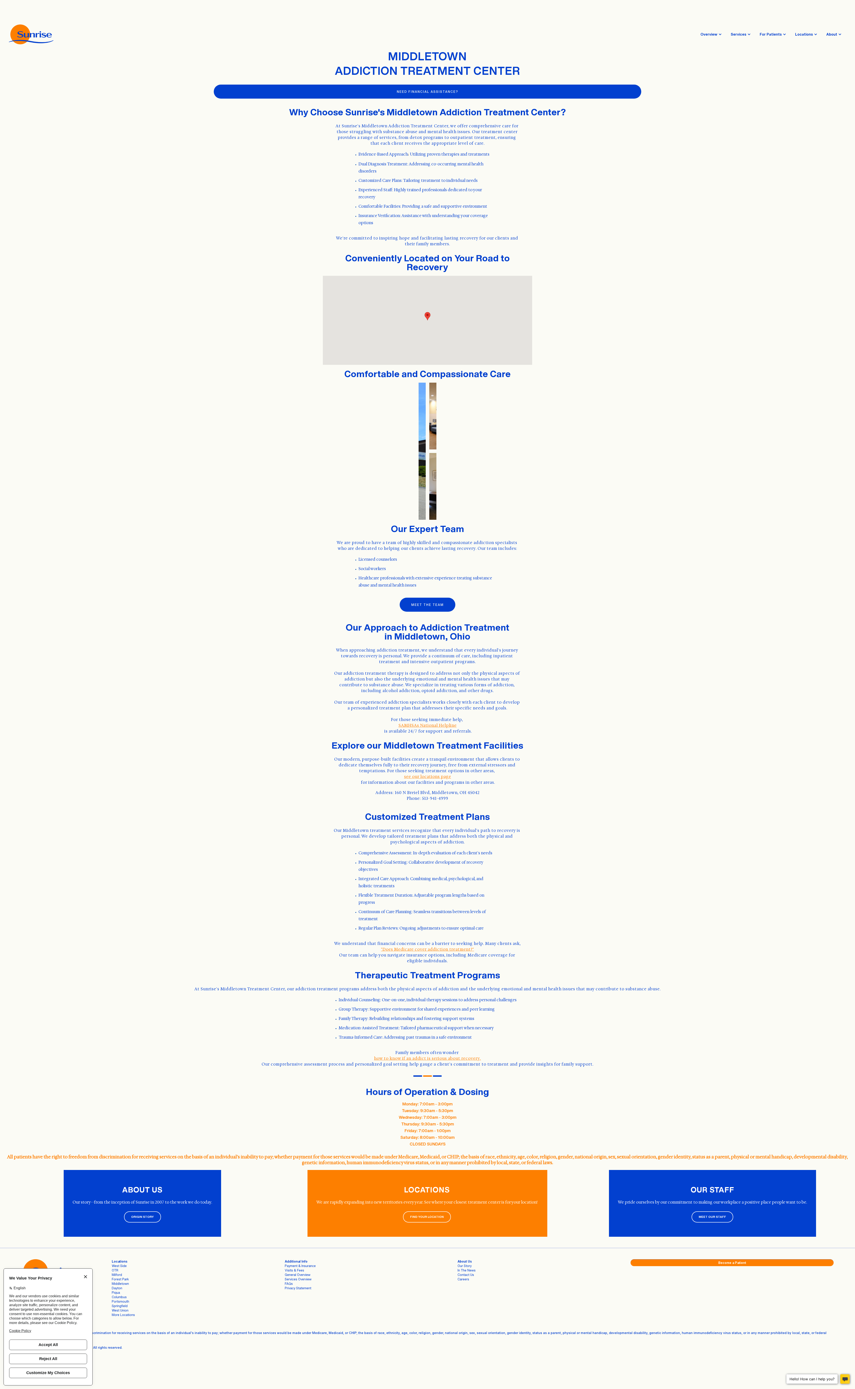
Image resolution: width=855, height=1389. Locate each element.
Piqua (116, 1292)
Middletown (120, 1283)
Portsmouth (120, 1301)
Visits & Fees (294, 1270)
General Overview (297, 1274)
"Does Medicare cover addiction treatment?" (427, 949)
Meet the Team (427, 604)
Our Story (465, 1265)
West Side (119, 1265)
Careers (463, 1279)
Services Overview (298, 1279)
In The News (467, 1270)
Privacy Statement (298, 1288)
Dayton (117, 1288)
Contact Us (466, 1274)
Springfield (120, 1306)
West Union (120, 1310)
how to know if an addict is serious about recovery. (427, 1058)
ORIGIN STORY (142, 1217)
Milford (117, 1274)
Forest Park (120, 1279)
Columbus (119, 1297)
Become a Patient (732, 1262)
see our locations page (427, 776)
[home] (31, 34)
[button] (711, 34)
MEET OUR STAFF (712, 1217)
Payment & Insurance (300, 1265)
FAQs (289, 1283)
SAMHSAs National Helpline (428, 725)
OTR (115, 1270)
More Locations (123, 1314)
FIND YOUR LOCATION (427, 1217)
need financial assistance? (427, 91)
